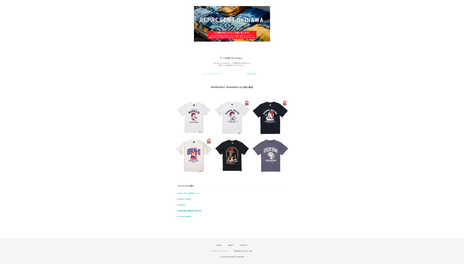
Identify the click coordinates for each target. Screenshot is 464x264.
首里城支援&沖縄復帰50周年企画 (189, 211)
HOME (218, 245)
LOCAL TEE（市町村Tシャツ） (189, 193)
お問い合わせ (251, 74)
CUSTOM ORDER (184, 216)
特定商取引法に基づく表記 (243, 251)
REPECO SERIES (184, 199)
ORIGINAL (182, 205)
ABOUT (230, 245)
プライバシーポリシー (219, 251)
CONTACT (244, 245)
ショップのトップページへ (212, 74)
